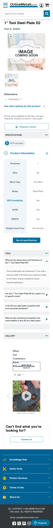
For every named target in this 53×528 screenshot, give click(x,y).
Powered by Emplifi (27, 413)
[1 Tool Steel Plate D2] (11, 80)
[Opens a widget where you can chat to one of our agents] (40, 523)
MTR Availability (15, 200)
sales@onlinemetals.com (27, 517)
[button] (47, 6)
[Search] (47, 13)
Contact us (26, 439)
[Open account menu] (41, 5)
